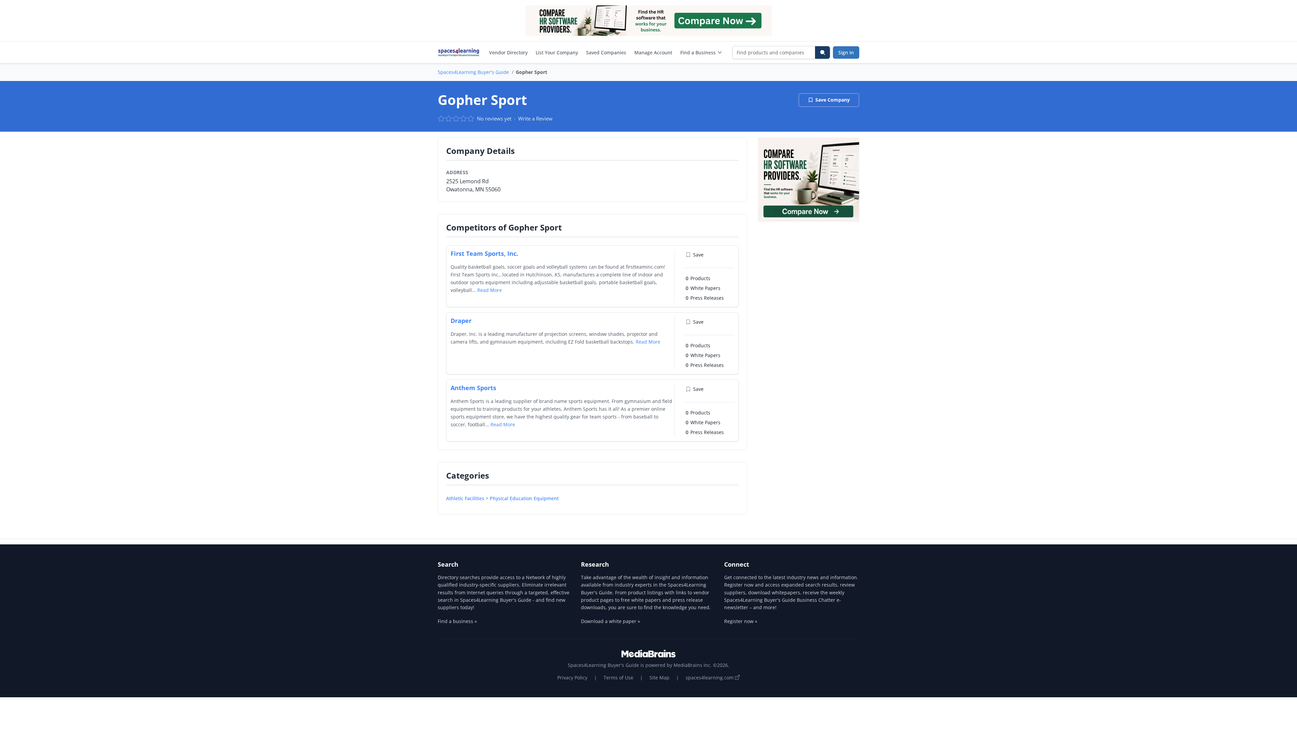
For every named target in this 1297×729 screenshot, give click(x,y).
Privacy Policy (572, 677)
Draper (461, 321)
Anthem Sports (473, 388)
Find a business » (457, 621)
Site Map (659, 677)
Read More (489, 290)
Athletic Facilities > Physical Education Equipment (502, 498)
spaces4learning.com (710, 677)
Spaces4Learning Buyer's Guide (473, 72)
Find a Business (698, 52)
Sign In (846, 52)
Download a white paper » (610, 621)
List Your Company (557, 52)
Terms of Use (618, 677)
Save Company (832, 100)
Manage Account (653, 52)
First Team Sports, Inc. (484, 253)
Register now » (740, 621)
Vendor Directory (508, 52)
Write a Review (535, 118)
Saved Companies (606, 52)
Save (698, 254)
